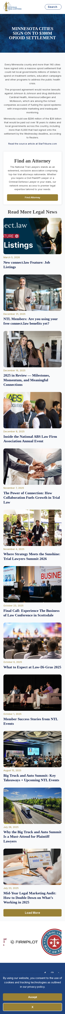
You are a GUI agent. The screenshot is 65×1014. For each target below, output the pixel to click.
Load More (32, 913)
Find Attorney (32, 197)
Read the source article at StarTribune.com (32, 143)
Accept (32, 997)
